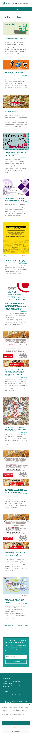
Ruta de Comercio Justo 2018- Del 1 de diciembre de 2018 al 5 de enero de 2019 (15, 154)
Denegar (16, 727)
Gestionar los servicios (16, 718)
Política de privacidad (13, 735)
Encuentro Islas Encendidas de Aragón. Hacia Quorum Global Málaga (14, 600)
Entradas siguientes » (23, 625)
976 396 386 (6, 687)
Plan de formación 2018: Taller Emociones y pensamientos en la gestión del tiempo (15, 429)
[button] (29, 704)
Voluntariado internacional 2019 (15, 38)
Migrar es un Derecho (11, 111)
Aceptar (16, 723)
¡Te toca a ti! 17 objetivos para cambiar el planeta (14, 73)
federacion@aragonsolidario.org (11, 685)
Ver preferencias (16, 731)
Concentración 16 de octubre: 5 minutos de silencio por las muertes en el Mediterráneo (15, 553)
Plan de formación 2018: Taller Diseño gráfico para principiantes (15, 261)
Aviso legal (21, 735)
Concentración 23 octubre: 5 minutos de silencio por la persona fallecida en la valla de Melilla (16, 490)
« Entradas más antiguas (9, 625)
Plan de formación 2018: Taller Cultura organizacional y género (15, 199)
